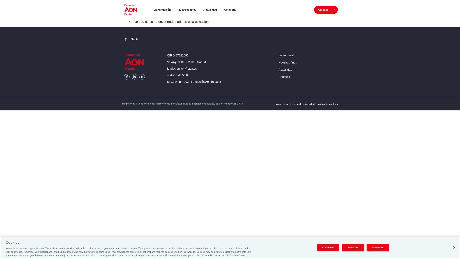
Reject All (353, 247)
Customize (328, 247)
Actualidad (210, 9)
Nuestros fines (187, 9)
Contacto (284, 76)
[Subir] (126, 39)
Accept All (378, 247)
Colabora (230, 9)
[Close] (454, 247)
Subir (134, 39)
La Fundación (162, 9)
